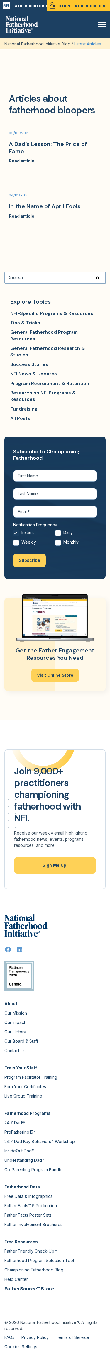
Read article (21, 160)
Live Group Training (23, 1095)
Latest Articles (87, 43)
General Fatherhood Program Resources (44, 335)
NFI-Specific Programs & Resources (51, 313)
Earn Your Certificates (25, 1086)
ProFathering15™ (20, 1132)
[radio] (34, 534)
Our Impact (14, 1022)
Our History (15, 1031)
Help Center (16, 1279)
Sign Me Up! (55, 865)
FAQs (9, 1337)
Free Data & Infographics (28, 1196)
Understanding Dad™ (24, 1160)
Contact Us (15, 1050)
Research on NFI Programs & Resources (43, 396)
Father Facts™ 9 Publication (30, 1205)
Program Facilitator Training (30, 1077)
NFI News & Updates (33, 374)
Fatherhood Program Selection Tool (39, 1260)
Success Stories (29, 364)
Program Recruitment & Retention (49, 383)
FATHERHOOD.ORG (30, 5)
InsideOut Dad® (19, 1150)
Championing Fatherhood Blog (33, 1269)
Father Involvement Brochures (33, 1224)
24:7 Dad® (14, 1122)
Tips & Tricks (25, 323)
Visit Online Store (55, 675)
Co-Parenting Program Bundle (33, 1169)
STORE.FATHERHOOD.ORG (82, 5)
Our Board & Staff (21, 1041)
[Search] (97, 277)
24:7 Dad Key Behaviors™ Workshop (39, 1141)
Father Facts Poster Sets (28, 1214)
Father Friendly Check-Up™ (30, 1251)
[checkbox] (55, 539)
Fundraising (24, 409)
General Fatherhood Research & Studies (47, 351)
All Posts (20, 418)
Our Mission (15, 1012)
